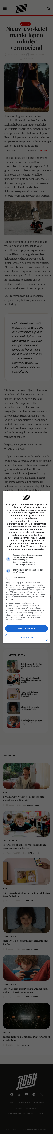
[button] (26, 578)
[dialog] (26, 567)
